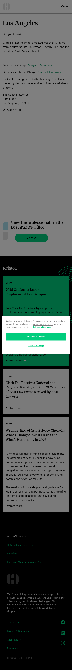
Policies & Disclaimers (42, 327)
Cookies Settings (36, 345)
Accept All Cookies (36, 337)
